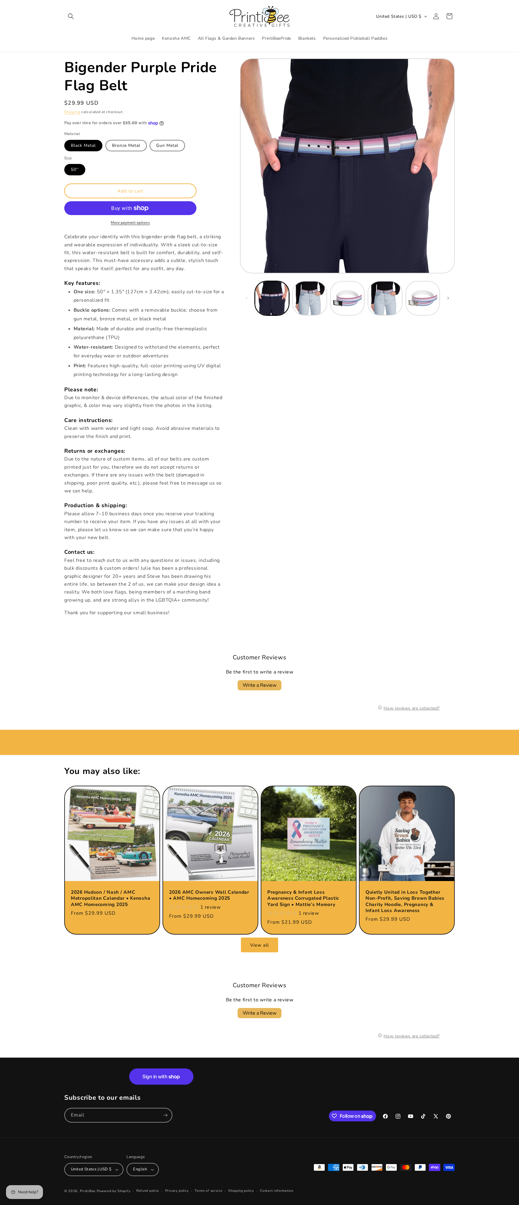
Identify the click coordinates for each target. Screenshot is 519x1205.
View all (259, 945)
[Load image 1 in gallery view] (272, 298)
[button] (70, 16)
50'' (75, 169)
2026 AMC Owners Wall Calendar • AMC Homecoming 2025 (209, 895)
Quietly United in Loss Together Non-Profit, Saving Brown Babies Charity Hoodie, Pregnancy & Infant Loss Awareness (405, 901)
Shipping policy (241, 1190)
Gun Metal (167, 145)
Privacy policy (177, 1190)
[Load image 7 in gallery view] (422, 298)
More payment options (130, 222)
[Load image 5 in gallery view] (347, 298)
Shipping (72, 111)
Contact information (276, 1190)
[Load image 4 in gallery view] (309, 298)
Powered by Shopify (114, 1191)
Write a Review (259, 685)
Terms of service (208, 1190)
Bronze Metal (126, 145)
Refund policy (147, 1190)
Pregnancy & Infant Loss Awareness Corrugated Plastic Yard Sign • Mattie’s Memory (303, 898)
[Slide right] (448, 298)
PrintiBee (88, 1191)
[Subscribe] (165, 1115)
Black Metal (83, 145)
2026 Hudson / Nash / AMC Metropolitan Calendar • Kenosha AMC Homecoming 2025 (110, 898)
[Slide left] (246, 298)
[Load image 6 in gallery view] (385, 298)
